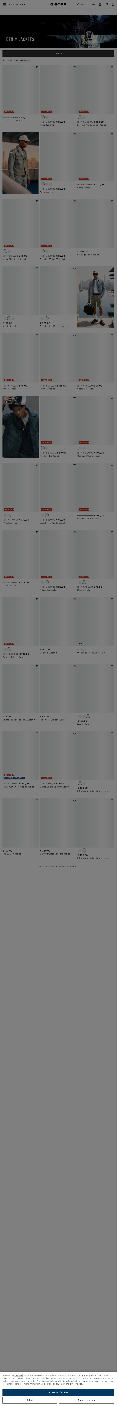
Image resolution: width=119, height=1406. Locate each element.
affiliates (18, 1375)
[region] (58, 1389)
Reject (30, 1400)
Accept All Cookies (58, 1392)
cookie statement (57, 1384)
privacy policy (76, 1384)
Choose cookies (86, 1400)
